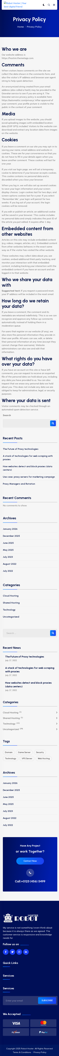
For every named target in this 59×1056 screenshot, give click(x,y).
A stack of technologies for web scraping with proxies (28, 458)
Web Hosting (44, 758)
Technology (9, 609)
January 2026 (10, 529)
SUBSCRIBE (47, 1000)
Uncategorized (11, 616)
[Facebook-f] (6, 952)
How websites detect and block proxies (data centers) (27, 468)
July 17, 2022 (11, 660)
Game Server (24, 752)
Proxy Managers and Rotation (19, 483)
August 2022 (9, 564)
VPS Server (27, 758)
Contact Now (30, 861)
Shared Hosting (11, 602)
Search (7, 415)
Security (40, 752)
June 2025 (8, 543)
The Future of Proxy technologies (20, 449)
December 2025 (11, 536)
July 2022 (8, 571)
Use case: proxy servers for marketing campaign (29, 476)
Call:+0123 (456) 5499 (30, 881)
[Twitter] (12, 952)
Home (20, 26)
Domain (8, 752)
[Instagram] (19, 952)
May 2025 (8, 550)
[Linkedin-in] (26, 952)
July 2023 (8, 557)
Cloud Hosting (10, 595)
